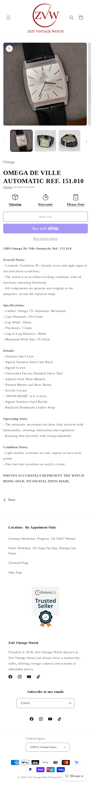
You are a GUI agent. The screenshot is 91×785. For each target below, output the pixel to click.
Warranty (45, 204)
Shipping (7, 187)
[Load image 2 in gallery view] (45, 141)
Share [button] (11, 499)
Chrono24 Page (18, 562)
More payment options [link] (45, 238)
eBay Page (15, 572)
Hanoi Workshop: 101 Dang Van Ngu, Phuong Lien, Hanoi (42, 551)
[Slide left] (4, 141)
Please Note (76, 204)
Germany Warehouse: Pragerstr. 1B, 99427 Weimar (42, 538)
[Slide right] (86, 141)
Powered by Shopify (61, 777)
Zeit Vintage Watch (38, 777)
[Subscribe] (69, 703)
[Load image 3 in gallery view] (69, 141)
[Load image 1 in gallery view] (21, 141)
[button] (8, 17)
